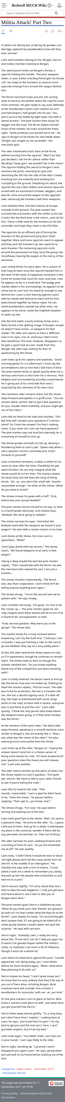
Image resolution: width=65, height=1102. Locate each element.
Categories (8, 1069)
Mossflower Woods (14, 1073)
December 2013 (44, 1069)
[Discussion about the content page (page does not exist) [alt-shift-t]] (11, 31)
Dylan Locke (24, 1069)
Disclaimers (8, 1097)
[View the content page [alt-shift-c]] (3, 31)
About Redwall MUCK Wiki (36, 1093)
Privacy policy (9, 1093)
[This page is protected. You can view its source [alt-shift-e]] (46, 31)
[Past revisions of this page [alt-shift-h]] (53, 31)
